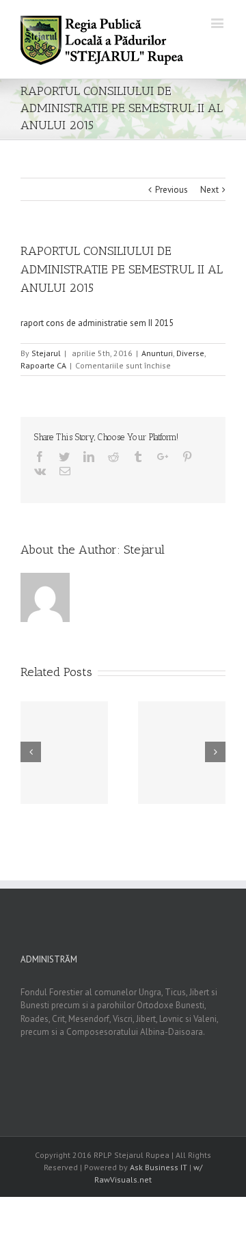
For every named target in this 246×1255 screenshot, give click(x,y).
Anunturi (157, 353)
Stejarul (46, 353)
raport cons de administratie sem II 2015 (97, 323)
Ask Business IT (158, 1167)
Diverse (190, 353)
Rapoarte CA (43, 365)
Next (209, 189)
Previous (171, 189)
